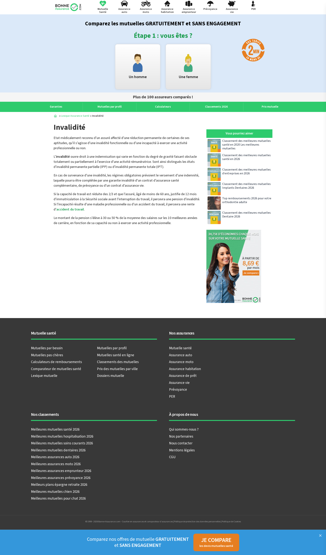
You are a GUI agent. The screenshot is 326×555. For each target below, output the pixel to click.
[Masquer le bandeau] (320, 535)
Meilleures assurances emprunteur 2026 (61, 470)
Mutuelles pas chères (47, 355)
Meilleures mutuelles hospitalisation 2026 (62, 436)
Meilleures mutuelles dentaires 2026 (58, 450)
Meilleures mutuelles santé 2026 (55, 429)
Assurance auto (180, 355)
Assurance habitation (185, 369)
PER (172, 396)
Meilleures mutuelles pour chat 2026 (58, 498)
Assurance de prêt (183, 375)
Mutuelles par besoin (47, 348)
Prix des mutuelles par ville (117, 369)
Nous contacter (180, 443)
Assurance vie (179, 382)
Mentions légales (182, 450)
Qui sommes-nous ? (184, 429)
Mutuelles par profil (112, 348)
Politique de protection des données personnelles (197, 521)
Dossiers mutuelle (110, 375)
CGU (172, 457)
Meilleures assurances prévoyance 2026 (60, 477)
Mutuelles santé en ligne (115, 355)
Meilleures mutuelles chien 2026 (55, 491)
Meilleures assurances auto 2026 (55, 457)
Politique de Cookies (231, 521)
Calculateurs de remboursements (56, 362)
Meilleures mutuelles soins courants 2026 (62, 443)
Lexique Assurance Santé (75, 116)
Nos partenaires (181, 436)
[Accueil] (55, 116)
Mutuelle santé (180, 348)
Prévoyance (178, 389)
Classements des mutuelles (118, 362)
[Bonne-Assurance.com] (69, 7)
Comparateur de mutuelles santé (56, 369)
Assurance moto (181, 362)
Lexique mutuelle (44, 375)
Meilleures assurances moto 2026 (56, 464)
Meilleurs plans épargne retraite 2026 (59, 484)
